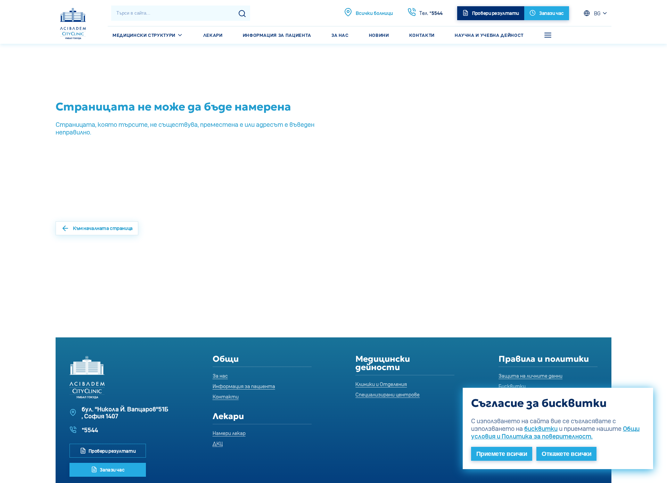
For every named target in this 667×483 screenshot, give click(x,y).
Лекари (213, 35)
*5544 (431, 13)
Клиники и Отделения (381, 384)
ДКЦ (218, 444)
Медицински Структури (145, 35)
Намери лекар (229, 433)
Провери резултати (111, 451)
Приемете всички (501, 453)
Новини (379, 35)
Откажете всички (566, 453)
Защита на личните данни (530, 376)
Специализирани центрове (387, 395)
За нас (340, 35)
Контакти (422, 35)
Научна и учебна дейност (489, 35)
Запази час (111, 470)
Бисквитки (512, 386)
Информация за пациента (277, 35)
